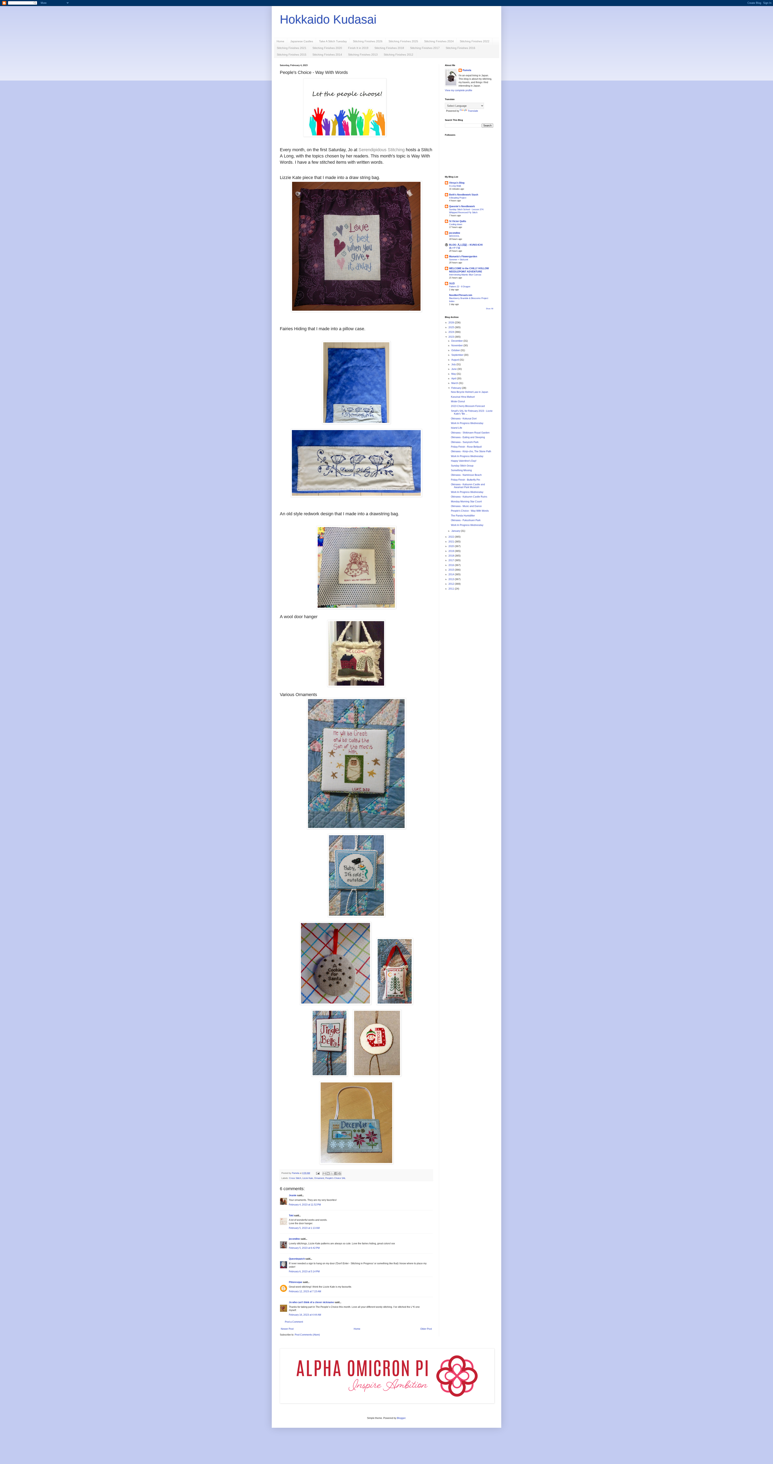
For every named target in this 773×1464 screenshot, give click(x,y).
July (453, 364)
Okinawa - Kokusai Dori (464, 418)
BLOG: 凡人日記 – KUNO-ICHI (466, 244)
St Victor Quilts (457, 221)
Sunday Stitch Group (462, 465)
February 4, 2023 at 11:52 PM (305, 1204)
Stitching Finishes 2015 (291, 54)
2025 (452, 327)
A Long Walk (455, 186)
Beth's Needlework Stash (463, 194)
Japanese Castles (301, 41)
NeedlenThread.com (460, 295)
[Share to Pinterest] (340, 1173)
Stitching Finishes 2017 (425, 48)
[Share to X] (332, 1173)
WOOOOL (454, 236)
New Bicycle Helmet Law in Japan (469, 392)
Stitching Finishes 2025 (403, 41)
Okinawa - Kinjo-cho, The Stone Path (471, 451)
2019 (452, 551)
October (456, 350)
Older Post (426, 1328)
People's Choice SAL (335, 1178)
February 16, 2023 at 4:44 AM (305, 1314)
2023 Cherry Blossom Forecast (468, 406)
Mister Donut (458, 401)
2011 (452, 588)
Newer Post (287, 1328)
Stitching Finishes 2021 (291, 48)
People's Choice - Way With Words (470, 510)
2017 (452, 560)
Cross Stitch (295, 1178)
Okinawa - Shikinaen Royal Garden (470, 432)
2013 (452, 579)
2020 (452, 546)
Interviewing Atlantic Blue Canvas (465, 274)
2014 (452, 574)
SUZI (452, 283)
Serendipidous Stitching (382, 149)
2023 (452, 336)
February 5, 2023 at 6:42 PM (304, 1248)
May (454, 373)
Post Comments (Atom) (307, 1334)
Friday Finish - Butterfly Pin (465, 479)
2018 (452, 555)
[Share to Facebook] (336, 1173)
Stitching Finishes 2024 (439, 41)
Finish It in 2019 (358, 48)
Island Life (456, 427)
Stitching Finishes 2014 (327, 54)
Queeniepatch (297, 1258)
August (455, 359)
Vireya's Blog (456, 182)
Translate (473, 111)
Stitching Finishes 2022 (474, 41)
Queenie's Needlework (462, 206)
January (456, 531)
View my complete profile (458, 90)
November (457, 345)
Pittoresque (295, 1282)
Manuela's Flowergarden (463, 256)
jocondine (294, 1238)
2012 (452, 583)
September (457, 355)
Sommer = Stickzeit (458, 259)
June (454, 369)
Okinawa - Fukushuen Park (466, 520)
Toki (291, 1215)
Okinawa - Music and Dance (466, 506)
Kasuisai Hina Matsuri (463, 396)
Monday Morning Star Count (466, 501)
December (457, 340)
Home (280, 41)
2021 (452, 541)
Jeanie (293, 1195)
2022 (452, 536)
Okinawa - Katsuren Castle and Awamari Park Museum (468, 486)
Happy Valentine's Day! (463, 460)
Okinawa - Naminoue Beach (466, 475)
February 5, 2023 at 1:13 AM (304, 1228)
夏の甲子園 (454, 248)
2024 (452, 332)
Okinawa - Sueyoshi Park (464, 442)
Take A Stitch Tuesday (333, 41)
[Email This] (324, 1173)
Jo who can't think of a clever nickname (311, 1302)
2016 (452, 565)
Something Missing (461, 470)
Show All (489, 309)
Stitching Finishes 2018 (389, 48)
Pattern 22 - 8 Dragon (459, 286)
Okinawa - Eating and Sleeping (468, 437)
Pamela (467, 70)
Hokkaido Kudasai (328, 19)
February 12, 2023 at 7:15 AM (305, 1291)
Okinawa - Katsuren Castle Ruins (469, 496)
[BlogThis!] (328, 1173)
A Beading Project (457, 198)
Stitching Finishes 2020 (327, 48)
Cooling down (455, 224)
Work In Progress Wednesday (467, 423)
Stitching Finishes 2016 (460, 48)
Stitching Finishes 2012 (398, 54)
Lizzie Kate (307, 1178)
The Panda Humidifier (463, 515)
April (454, 378)
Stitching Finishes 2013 (363, 54)
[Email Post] (317, 1173)
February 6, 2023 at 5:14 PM (304, 1271)
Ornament (319, 1178)
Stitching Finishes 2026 (367, 41)
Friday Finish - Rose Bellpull (466, 446)
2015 (452, 569)
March (455, 383)
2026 (452, 322)
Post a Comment (294, 1321)
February (456, 388)
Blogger (401, 1418)
